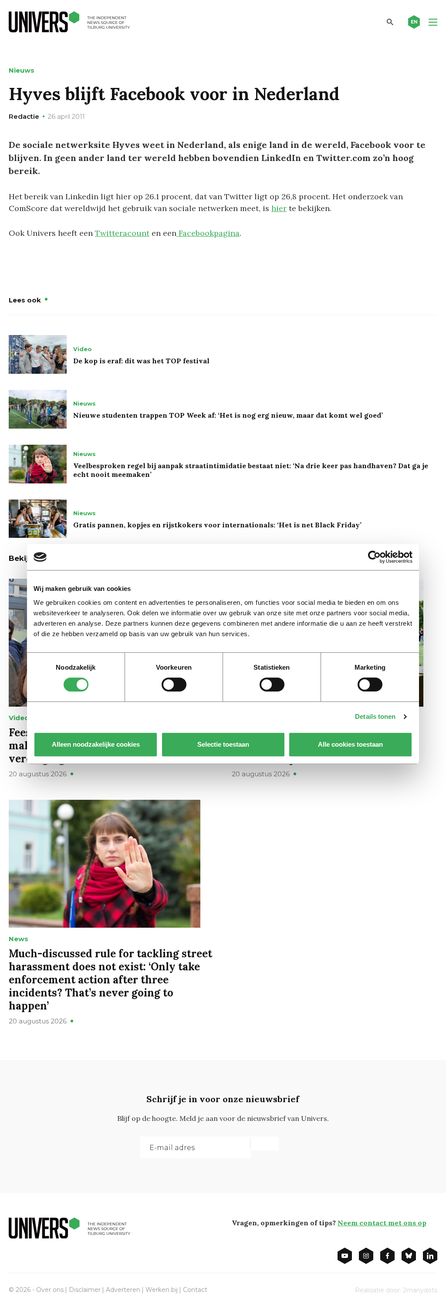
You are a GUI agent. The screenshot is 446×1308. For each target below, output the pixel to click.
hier (279, 208)
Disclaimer (85, 1290)
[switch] (174, 684)
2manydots (420, 1290)
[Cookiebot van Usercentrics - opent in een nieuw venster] (374, 556)
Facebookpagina (208, 233)
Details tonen (375, 716)
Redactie (24, 116)
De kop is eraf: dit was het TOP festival (141, 360)
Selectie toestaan (223, 744)
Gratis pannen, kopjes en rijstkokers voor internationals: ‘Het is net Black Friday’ (217, 524)
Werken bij (161, 1290)
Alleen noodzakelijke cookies (96, 744)
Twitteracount (122, 233)
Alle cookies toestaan (350, 744)
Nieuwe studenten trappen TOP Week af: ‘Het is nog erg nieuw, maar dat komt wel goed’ (228, 415)
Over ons (50, 1290)
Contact (195, 1290)
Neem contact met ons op (382, 1222)
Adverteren (123, 1290)
